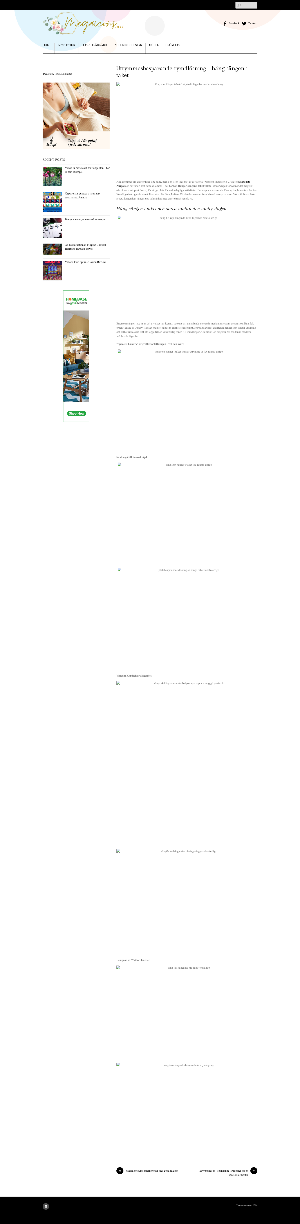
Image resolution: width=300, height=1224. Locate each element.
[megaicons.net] (83, 28)
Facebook (233, 23)
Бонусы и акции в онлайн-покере (85, 219)
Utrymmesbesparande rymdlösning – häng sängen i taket (182, 72)
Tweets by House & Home (57, 74)
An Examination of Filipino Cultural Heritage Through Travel (85, 247)
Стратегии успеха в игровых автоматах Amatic (82, 195)
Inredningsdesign (128, 45)
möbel (154, 45)
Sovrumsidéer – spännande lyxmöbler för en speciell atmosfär (227, 1173)
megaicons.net (245, 1205)
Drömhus (172, 45)
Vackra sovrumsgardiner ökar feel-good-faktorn (148, 1171)
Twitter (251, 23)
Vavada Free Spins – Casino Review (85, 262)
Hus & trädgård (94, 45)
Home (47, 45)
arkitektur (66, 45)
